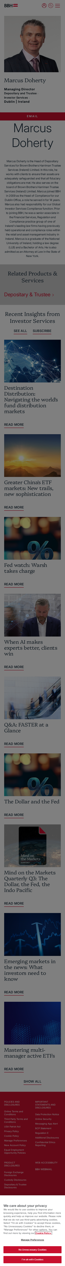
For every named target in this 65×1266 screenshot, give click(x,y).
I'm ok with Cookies (32, 1259)
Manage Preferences (32, 1239)
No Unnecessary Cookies (33, 1249)
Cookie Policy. (43, 1233)
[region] (32, 1230)
